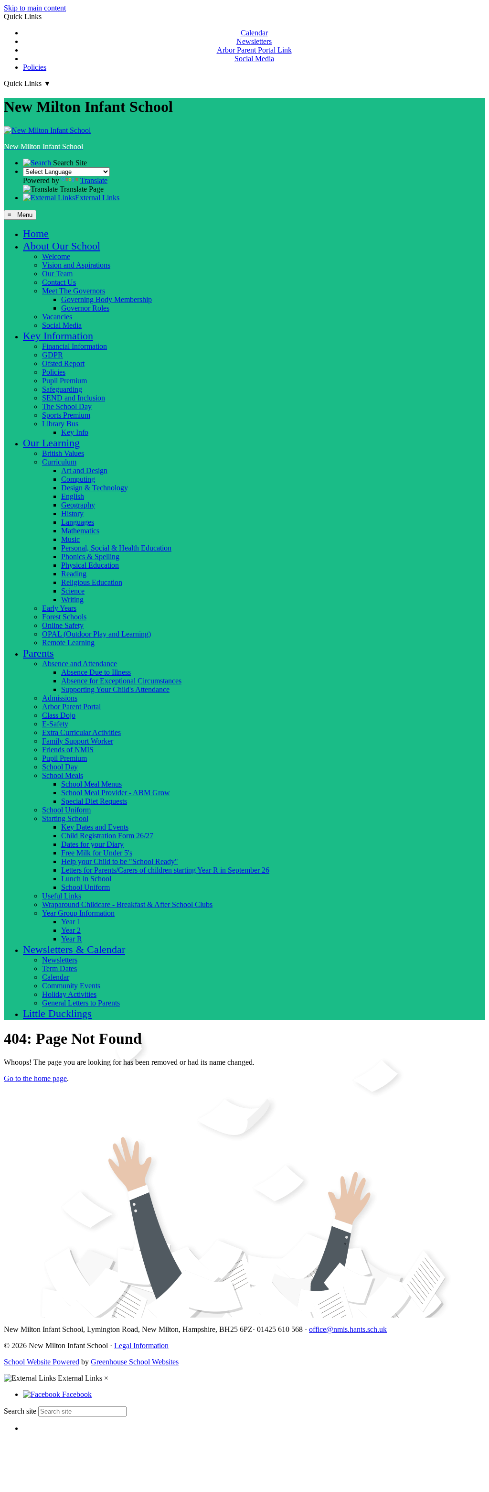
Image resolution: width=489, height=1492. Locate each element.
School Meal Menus (91, 784)
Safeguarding (62, 389)
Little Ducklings (57, 1013)
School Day (60, 767)
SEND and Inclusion (73, 398)
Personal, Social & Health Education (116, 548)
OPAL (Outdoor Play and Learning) (96, 634)
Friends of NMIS (68, 750)
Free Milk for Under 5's (96, 853)
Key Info (74, 432)
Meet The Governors (73, 291)
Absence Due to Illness (96, 672)
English (72, 496)
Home (36, 233)
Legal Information (141, 1345)
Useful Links (61, 896)
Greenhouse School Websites (135, 1362)
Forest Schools (64, 617)
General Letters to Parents (81, 1003)
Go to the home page (35, 1078)
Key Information (58, 336)
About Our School (61, 246)
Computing (78, 479)
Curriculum (59, 462)
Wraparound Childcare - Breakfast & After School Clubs (127, 904)
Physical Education (90, 565)
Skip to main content (35, 8)
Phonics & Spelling (90, 556)
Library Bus (60, 424)
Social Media (254, 58)
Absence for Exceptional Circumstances (121, 681)
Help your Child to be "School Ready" (119, 861)
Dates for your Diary (92, 844)
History (72, 513)
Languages (77, 522)
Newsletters (254, 41)
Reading (73, 574)
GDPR (52, 355)
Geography (78, 505)
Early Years (59, 608)
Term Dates (59, 968)
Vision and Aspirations (76, 265)
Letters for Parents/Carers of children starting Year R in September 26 (165, 870)
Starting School (65, 818)
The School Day (67, 406)
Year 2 (71, 930)
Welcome (56, 256)
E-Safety (55, 724)
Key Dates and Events (94, 827)
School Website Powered (41, 1362)
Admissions (59, 698)
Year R (71, 939)
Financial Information (74, 346)
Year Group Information (78, 913)
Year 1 (71, 922)
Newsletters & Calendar (74, 949)
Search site (20, 1411)
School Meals (62, 775)
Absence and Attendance (79, 664)
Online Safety (63, 625)
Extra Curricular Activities (81, 732)
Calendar (254, 33)
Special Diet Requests (94, 801)
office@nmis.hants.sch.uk (348, 1329)
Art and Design (84, 470)
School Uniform (66, 810)
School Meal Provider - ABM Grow (115, 793)
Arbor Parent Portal (71, 707)
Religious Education (91, 582)
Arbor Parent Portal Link (254, 50)
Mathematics (80, 531)
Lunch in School (86, 879)
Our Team (57, 274)
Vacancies (57, 317)
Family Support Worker (77, 741)
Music (70, 539)
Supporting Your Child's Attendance (115, 689)
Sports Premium (66, 415)
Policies (34, 67)
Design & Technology (94, 488)
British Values (63, 453)
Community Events (71, 986)
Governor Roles (85, 308)
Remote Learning (68, 642)
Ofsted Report (63, 363)
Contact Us (59, 282)
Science (73, 591)
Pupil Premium (64, 381)
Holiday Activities (69, 994)
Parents (38, 653)
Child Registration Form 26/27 (107, 836)
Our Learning (51, 443)
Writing (72, 599)
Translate (93, 180)
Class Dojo (58, 715)
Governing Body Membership (106, 299)
